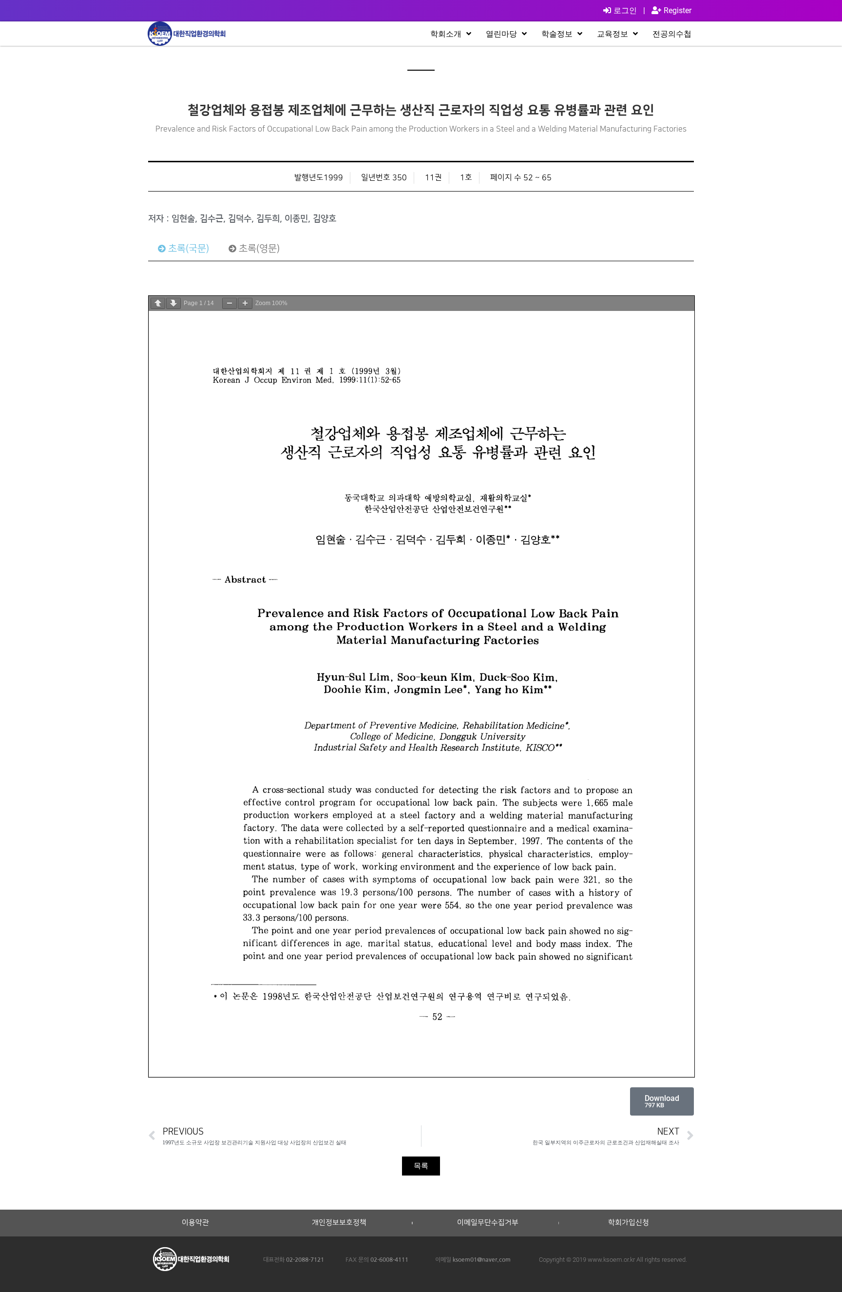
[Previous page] (158, 303)
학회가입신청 (628, 1223)
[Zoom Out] (229, 303)
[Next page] (173, 303)
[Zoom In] (245, 303)
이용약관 (195, 1223)
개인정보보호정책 (339, 1223)
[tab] (183, 248)
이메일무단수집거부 (487, 1223)
